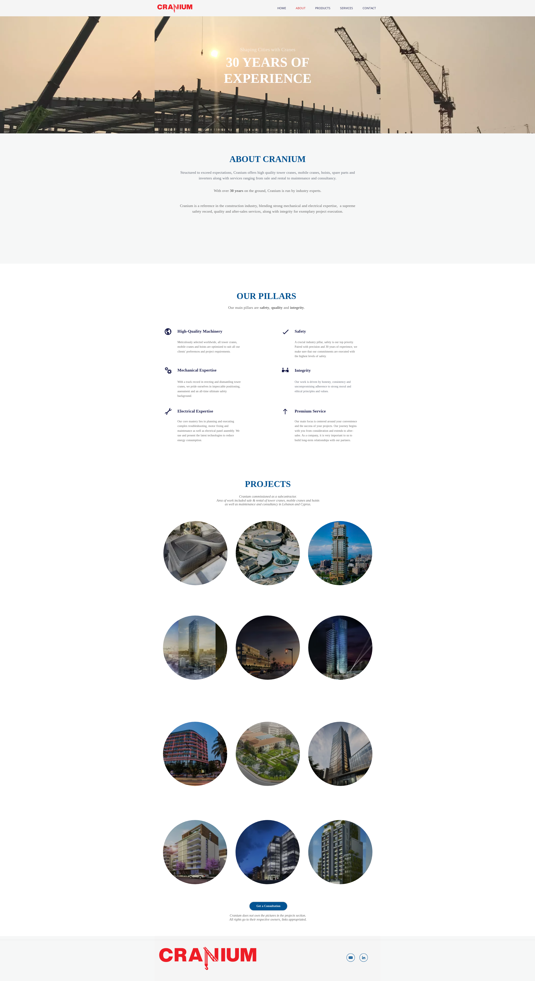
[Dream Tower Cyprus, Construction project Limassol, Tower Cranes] (340, 553)
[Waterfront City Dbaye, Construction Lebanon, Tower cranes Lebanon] (195, 852)
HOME (281, 8)
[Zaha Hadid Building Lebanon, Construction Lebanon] (195, 553)
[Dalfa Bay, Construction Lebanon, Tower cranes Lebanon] (268, 648)
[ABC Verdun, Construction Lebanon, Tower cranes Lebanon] (268, 553)
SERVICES (346, 8)
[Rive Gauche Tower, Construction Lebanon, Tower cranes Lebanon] (340, 648)
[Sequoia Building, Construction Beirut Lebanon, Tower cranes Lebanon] (195, 754)
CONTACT (369, 8)
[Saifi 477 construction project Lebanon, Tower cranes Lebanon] (340, 852)
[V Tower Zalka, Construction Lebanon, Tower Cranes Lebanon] (340, 754)
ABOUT (301, 8)
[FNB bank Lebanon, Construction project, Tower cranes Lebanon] (268, 852)
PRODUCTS (322, 8)
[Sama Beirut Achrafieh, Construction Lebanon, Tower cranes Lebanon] (195, 648)
